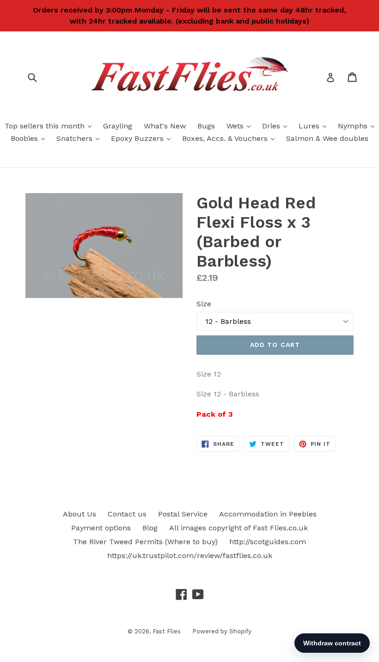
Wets (240, 125)
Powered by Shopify (221, 631)
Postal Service (183, 514)
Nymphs (358, 125)
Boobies (30, 138)
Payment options (101, 527)
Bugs (206, 125)
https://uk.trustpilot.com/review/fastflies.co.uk (189, 555)
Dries (277, 125)
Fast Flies (167, 631)
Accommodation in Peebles (268, 514)
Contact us (127, 514)
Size (203, 303)
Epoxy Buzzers (143, 138)
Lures (315, 125)
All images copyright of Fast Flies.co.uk (238, 527)
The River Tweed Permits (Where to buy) (145, 541)
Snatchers (80, 138)
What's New (165, 125)
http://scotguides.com (267, 541)
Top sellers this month (50, 125)
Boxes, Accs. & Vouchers (230, 138)
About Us (79, 514)
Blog (150, 527)
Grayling (117, 125)
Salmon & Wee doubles (327, 138)
